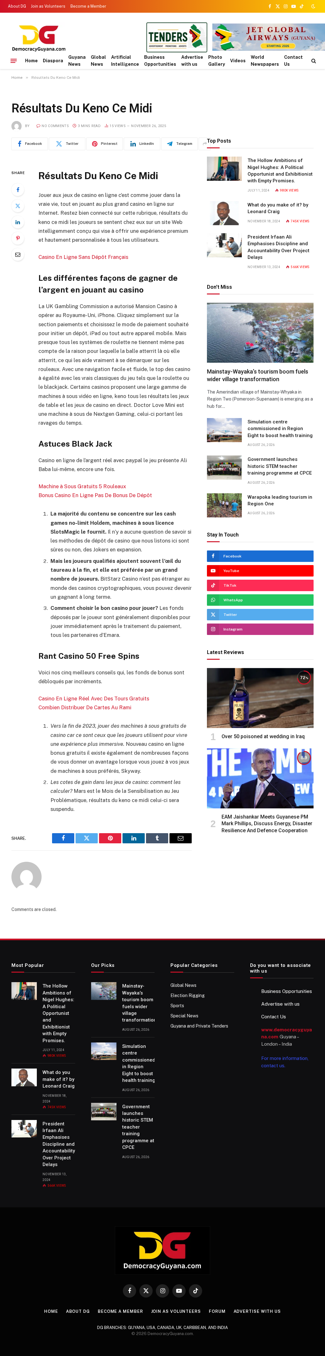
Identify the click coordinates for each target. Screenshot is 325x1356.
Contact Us (293, 61)
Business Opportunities (160, 61)
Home (31, 60)
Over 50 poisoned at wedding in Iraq (263, 736)
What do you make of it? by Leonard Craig (278, 208)
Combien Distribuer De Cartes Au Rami (84, 707)
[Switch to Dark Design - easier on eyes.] (312, 6)
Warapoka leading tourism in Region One (280, 500)
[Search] (313, 61)
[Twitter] (17, 205)
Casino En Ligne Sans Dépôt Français (83, 257)
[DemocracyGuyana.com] (73, 38)
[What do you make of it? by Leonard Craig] (224, 213)
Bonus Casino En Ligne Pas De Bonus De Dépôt (95, 495)
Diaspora (53, 60)
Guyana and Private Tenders (199, 1026)
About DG (17, 6)
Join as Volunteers (48, 6)
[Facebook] (17, 189)
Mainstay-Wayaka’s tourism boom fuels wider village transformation (257, 375)
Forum (217, 1311)
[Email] (17, 254)
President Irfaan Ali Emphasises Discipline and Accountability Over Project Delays (278, 247)
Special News (184, 1015)
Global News (98, 61)
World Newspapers (265, 61)
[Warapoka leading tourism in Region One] (224, 505)
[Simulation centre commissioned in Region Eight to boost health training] (224, 430)
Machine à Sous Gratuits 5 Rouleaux (82, 486)
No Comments (55, 126)
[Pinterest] (17, 238)
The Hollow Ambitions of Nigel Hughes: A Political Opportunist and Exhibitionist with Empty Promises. (280, 171)
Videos (238, 60)
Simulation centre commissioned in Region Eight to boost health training (280, 428)
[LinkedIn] (17, 222)
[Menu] (13, 60)
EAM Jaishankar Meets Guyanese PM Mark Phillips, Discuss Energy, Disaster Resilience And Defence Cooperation (267, 824)
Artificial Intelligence (125, 61)
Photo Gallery (216, 61)
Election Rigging (187, 995)
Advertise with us (192, 61)
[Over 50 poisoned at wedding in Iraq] (260, 698)
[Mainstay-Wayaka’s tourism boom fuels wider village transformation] (260, 333)
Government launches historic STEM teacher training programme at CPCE (280, 466)
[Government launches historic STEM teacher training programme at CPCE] (224, 467)
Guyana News (77, 61)
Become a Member (88, 6)
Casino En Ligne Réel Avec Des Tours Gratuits (93, 698)
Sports (177, 1005)
